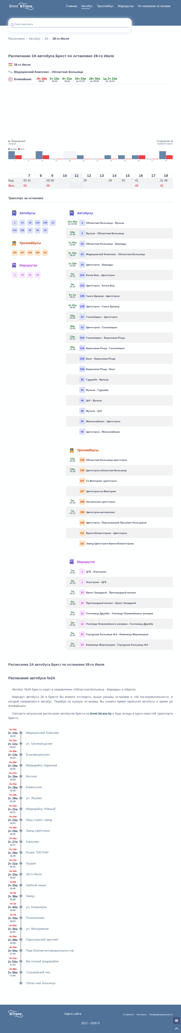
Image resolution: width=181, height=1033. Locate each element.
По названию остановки (154, 6)
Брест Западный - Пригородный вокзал (103, 592)
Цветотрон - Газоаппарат (93, 327)
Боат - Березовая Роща (97, 358)
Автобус (87, 6)
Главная (71, 6)
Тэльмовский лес (29, 972)
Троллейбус (105, 6)
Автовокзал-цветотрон (92, 501)
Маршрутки (28, 265)
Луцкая (22, 863)
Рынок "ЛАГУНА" (28, 852)
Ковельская (25, 787)
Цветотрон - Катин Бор (92, 285)
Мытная (22, 776)
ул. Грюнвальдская (30, 743)
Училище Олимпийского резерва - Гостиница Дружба (111, 623)
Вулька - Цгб (91, 410)
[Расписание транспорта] (26, 6)
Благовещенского (29, 754)
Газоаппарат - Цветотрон (93, 316)
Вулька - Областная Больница (97, 233)
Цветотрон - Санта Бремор (94, 306)
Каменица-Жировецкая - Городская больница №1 (109, 644)
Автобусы (27, 213)
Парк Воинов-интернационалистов (41, 950)
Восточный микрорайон (33, 961)
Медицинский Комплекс (33, 732)
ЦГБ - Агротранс (88, 571)
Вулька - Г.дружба (95, 390)
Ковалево (23, 841)
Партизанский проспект (33, 939)
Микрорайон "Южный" (32, 809)
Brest (13, 6)
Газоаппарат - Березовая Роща (97, 337)
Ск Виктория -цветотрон (98, 480)
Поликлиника (26, 918)
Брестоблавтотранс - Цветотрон (103, 533)
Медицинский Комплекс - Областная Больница (48, 72)
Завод (21, 896)
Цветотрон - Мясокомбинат (100, 431)
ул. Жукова (25, 798)
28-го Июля (22, 64)
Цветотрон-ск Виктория (98, 491)
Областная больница (40, 983)
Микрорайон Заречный (32, 765)
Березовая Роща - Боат (97, 369)
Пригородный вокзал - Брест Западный (103, 602)
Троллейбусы (30, 243)
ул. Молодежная (28, 928)
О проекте (128, 1014)
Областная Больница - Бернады (97, 243)
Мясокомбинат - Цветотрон (100, 421)
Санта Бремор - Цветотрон (94, 295)
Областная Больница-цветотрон (98, 459)
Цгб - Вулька (91, 400)
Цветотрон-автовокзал (92, 512)
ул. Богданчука (27, 907)
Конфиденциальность (161, 1014)
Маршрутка (125, 6)
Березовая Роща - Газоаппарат (97, 348)
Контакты (142, 1014)
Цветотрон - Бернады (91, 264)
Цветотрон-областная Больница (98, 470)
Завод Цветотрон (29, 830)
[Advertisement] (90, 112)
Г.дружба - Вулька (95, 379)
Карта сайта (73, 1013)
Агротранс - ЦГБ (88, 581)
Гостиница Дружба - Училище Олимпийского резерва (111, 613)
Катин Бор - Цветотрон (92, 274)
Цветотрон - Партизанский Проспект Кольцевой (113, 522)
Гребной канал (27, 885)
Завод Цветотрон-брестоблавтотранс (107, 543)
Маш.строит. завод (30, 819)
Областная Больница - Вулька (96, 222)
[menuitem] (71, 6)
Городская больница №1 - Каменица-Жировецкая (109, 634)
